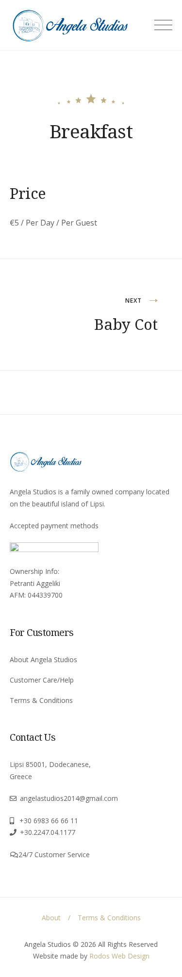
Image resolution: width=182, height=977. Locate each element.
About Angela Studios (43, 659)
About (51, 917)
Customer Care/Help (42, 679)
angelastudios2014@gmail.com (69, 798)
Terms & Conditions (41, 700)
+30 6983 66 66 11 (48, 820)
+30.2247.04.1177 (47, 832)
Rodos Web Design (119, 956)
